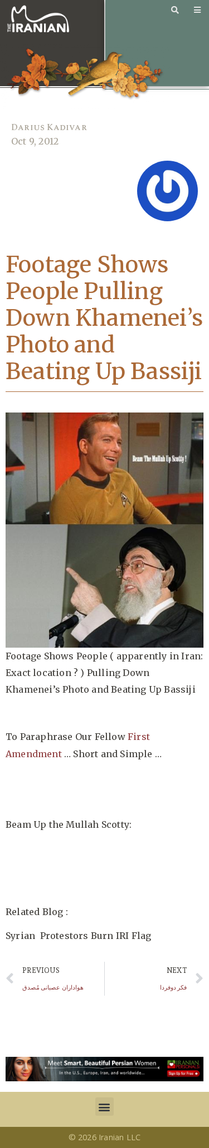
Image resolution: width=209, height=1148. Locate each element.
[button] (104, 1106)
